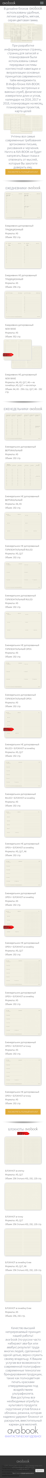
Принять (39, 1470)
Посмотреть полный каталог (23, 171)
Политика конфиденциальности (11, 1474)
